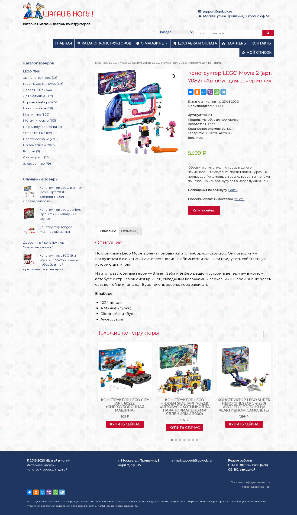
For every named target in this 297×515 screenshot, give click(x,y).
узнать (239, 199)
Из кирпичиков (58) (38, 108)
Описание (108, 231)
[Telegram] (223, 92)
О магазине (152, 43)
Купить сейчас (204, 210)
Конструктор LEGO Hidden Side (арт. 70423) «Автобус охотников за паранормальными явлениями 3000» (184, 407)
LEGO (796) (31, 71)
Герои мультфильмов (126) (43, 83)
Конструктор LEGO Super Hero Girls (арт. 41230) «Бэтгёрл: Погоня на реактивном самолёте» (244, 405)
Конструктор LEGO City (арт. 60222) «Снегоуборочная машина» (125, 405)
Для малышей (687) (38, 96)
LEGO (113, 62)
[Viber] (210, 92)
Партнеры (236, 43)
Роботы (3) (31, 151)
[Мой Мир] (204, 92)
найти (232, 190)
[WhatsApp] (217, 92)
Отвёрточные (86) (37, 133)
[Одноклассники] (197, 92)
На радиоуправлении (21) (42, 127)
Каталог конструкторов (106, 43)
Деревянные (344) (37, 90)
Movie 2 (125, 62)
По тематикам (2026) (39, 145)
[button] (172, 440)
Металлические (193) (39, 120)
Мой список (258, 52)
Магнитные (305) (36, 114)
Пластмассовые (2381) (40, 139)
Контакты (261, 43)
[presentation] (260, 334)
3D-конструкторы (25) (40, 77)
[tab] (108, 231)
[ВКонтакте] (191, 92)
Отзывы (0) (129, 231)
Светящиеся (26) (36, 157)
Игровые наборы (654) (40, 102)
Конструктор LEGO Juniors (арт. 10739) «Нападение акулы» (60, 214)
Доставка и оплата (197, 43)
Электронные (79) (37, 163)
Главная (63, 43)
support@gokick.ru (217, 11)
